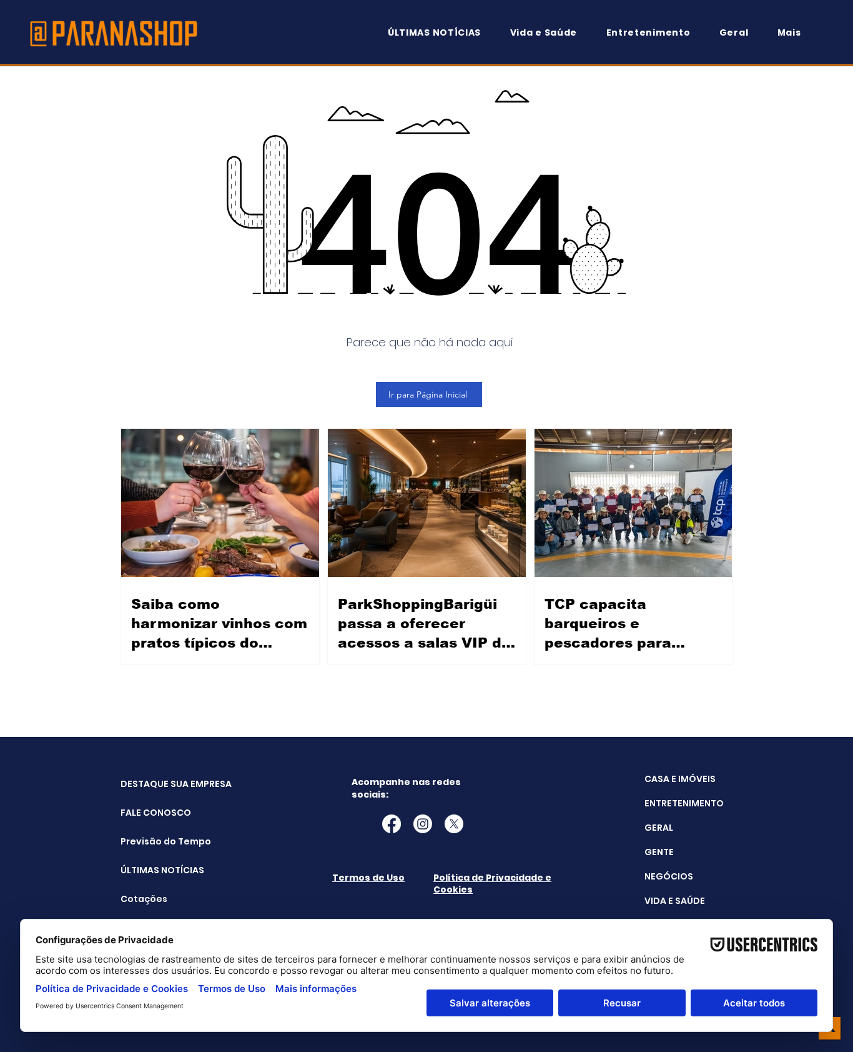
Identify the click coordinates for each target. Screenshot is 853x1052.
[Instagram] (422, 823)
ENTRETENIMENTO (684, 803)
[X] (454, 823)
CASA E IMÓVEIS (680, 779)
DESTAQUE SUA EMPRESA (152, 784)
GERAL (658, 827)
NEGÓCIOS (668, 876)
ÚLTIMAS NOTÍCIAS (152, 870)
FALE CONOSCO (152, 812)
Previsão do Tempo (152, 841)
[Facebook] (391, 823)
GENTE (659, 852)
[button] (795, 33)
